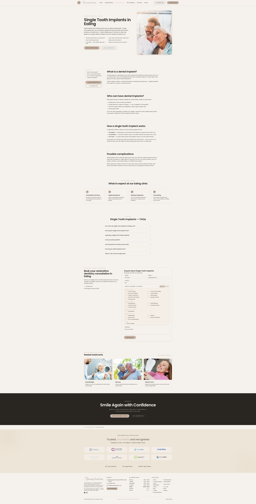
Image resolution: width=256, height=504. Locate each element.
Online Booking (173, 2)
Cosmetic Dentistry (120, 2)
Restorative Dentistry (91, 427)
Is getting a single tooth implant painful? (117, 235)
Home (101, 2)
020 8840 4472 (94, 85)
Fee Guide (139, 2)
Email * (151, 275)
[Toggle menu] (79, 2)
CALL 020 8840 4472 (109, 47)
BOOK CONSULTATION (91, 47)
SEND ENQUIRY (130, 337)
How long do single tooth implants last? (117, 230)
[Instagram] (86, 492)
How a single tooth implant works (126, 126)
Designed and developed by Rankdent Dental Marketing (128, 499)
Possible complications (120, 154)
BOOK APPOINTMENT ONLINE (119, 415)
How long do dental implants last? (115, 249)
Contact (146, 2)
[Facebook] (84, 492)
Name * (127, 275)
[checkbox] (125, 291)
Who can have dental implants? (125, 96)
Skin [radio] (168, 286)
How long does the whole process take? (117, 244)
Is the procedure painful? (112, 240)
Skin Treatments (130, 2)
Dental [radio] (163, 286)
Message (127, 327)
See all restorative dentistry (164, 355)
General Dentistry (109, 2)
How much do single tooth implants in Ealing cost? (120, 226)
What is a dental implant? (122, 71)
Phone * (127, 280)
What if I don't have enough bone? (115, 253)
